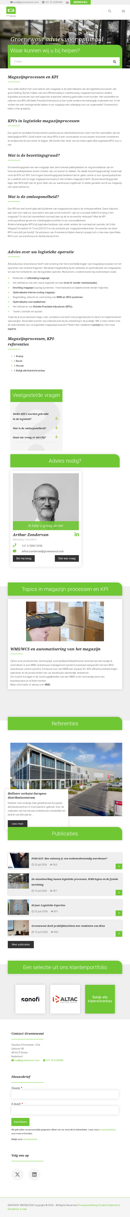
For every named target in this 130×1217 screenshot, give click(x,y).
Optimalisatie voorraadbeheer (29, 302)
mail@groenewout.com (26, 2)
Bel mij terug (23, 558)
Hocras (20, 365)
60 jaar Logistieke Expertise (48, 905)
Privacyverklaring (87, 1205)
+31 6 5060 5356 (32, 545)
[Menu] (123, 11)
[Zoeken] (109, 11)
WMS (47, 684)
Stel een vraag (66, 558)
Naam (17, 1088)
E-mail (17, 1104)
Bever (19, 361)
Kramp (19, 356)
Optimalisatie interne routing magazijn (34, 292)
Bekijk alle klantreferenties (30, 370)
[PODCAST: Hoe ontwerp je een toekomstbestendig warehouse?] (18, 860)
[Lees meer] (119, 866)
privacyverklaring (107, 1129)
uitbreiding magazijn (38, 278)
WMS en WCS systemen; (70, 297)
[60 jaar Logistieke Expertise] (18, 907)
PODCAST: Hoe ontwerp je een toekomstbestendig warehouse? (69, 858)
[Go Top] (124, 1209)
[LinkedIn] (77, 534)
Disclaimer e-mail (17, 1209)
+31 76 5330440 (53, 2)
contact (96, 324)
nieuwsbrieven (30, 1139)
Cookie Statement (108, 1205)
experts (12, 329)
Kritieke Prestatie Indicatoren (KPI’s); (53, 306)
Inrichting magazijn (23, 287)
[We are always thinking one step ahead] (11, 11)
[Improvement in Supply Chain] (30, 999)
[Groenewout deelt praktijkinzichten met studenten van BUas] (18, 927)
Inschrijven (20, 1121)
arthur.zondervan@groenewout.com (43, 551)
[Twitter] (17, 1174)
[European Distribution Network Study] (100, 999)
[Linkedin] (34, 1174)
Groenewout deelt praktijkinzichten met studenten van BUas (68, 926)
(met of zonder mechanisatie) (80, 282)
